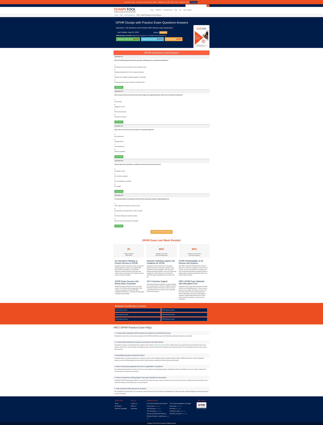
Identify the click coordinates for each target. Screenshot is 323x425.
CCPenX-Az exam (174, 411)
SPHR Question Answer (168, 310)
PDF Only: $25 (173, 39)
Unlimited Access (167, 10)
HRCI (121, 15)
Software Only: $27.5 (152, 39)
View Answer (118, 87)
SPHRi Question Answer (168, 314)
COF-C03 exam (151, 411)
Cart (180, 10)
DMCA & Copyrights (121, 408)
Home (152, 10)
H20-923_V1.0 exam (175, 413)
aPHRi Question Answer (168, 319)
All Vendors (158, 10)
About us (133, 406)
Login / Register (187, 10)
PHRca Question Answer (121, 314)
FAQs (175, 10)
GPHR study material (160, 345)
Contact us (134, 403)
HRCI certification (129, 15)
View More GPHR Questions (161, 232)
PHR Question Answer (121, 310)
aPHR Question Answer (121, 319)
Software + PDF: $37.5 (128, 39)
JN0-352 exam (151, 408)
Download (163, 32)
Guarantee (134, 408)
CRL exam (172, 408)
